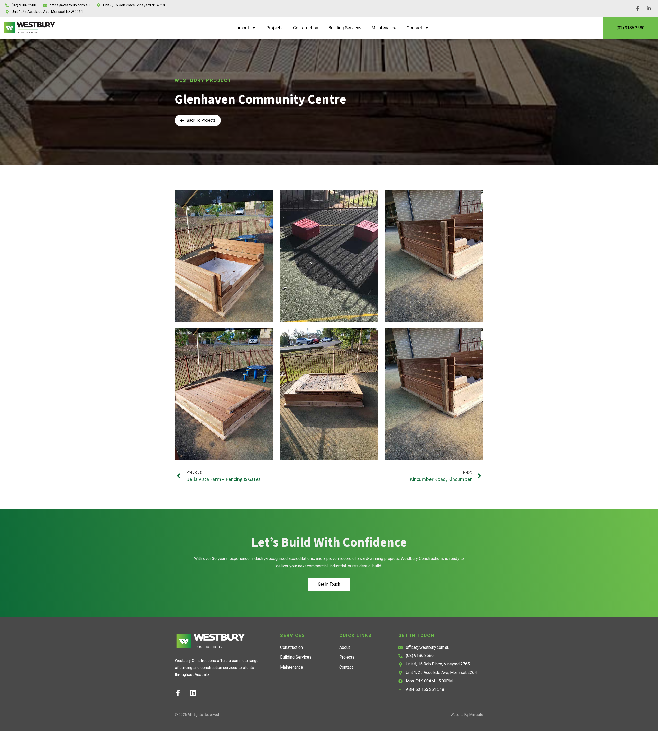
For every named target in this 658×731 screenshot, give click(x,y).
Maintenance (384, 27)
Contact (414, 27)
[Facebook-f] (178, 693)
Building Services (344, 27)
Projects (274, 27)
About (243, 27)
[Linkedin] (193, 693)
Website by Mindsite (467, 715)
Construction (305, 27)
